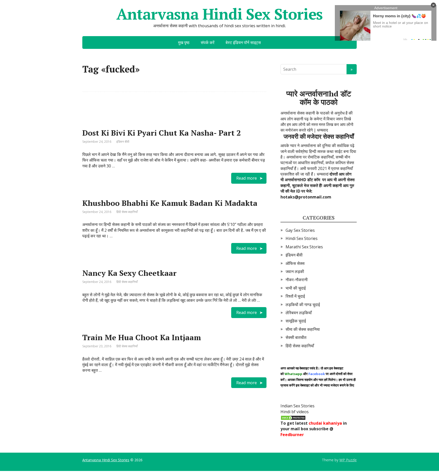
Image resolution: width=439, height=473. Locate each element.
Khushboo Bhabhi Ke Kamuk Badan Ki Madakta (169, 203)
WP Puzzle (348, 459)
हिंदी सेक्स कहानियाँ (127, 212)
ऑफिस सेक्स (295, 263)
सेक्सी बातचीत (296, 337)
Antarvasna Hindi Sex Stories (219, 14)
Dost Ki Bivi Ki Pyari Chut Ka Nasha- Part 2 (161, 133)
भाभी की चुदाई (296, 288)
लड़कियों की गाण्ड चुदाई (303, 304)
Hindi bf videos (294, 411)
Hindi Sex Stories (302, 238)
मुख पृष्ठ (184, 42)
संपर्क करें (207, 42)
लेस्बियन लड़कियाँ (299, 313)
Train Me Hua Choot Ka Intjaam (141, 337)
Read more (246, 178)
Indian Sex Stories (297, 406)
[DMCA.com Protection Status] (293, 417)
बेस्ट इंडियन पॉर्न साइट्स (243, 42)
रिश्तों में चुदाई (295, 296)
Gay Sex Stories (300, 230)
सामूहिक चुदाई (296, 321)
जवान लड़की (295, 271)
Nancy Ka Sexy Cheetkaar (129, 273)
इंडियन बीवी (122, 141)
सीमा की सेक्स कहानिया (303, 329)
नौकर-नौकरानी (297, 279)
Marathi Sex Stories (304, 247)
